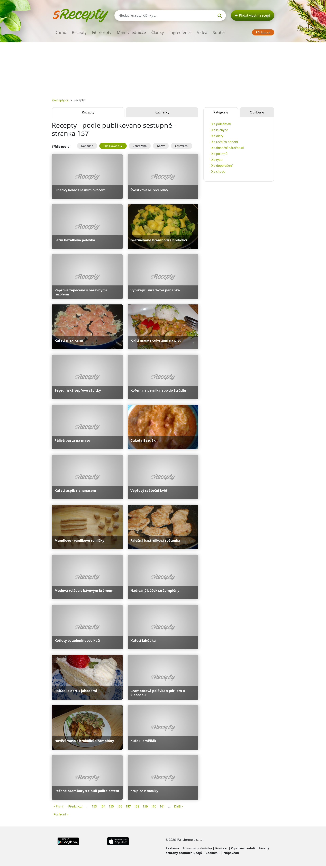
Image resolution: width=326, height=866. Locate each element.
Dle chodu (218, 171)
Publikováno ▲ (113, 146)
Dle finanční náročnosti (227, 148)
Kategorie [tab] (220, 112)
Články (157, 32)
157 (128, 806)
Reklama (172, 848)
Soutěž (219, 32)
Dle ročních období (224, 142)
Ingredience (180, 32)
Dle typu (216, 160)
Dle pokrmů (219, 154)
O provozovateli (243, 848)
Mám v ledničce (131, 32)
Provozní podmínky (197, 848)
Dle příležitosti (221, 124)
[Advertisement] (163, 67)
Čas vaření (181, 146)
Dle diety (217, 136)
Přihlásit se (263, 32)
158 (136, 806)
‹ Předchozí (74, 806)
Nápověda (231, 853)
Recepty (79, 32)
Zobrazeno (140, 146)
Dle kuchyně (219, 130)
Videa (202, 32)
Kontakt (221, 848)
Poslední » (60, 814)
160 (153, 806)
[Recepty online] (80, 15)
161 (162, 806)
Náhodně (87, 146)
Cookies (212, 853)
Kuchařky (162, 112)
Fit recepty (101, 32)
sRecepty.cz (60, 100)
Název (161, 146)
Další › (178, 806)
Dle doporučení (222, 165)
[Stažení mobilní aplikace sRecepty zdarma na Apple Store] (118, 841)
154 (102, 806)
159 (145, 806)
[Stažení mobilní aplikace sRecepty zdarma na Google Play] (68, 841)
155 (111, 806)
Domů (60, 32)
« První (58, 806)
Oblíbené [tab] (257, 112)
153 (94, 806)
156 (119, 806)
